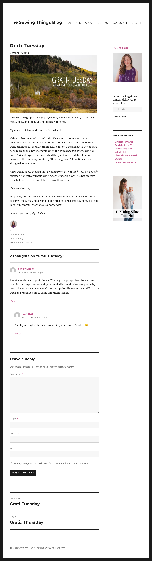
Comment (16, 374)
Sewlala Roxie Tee (124, 145)
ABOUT (89, 23)
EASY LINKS (74, 23)
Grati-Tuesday (16, 238)
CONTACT (103, 23)
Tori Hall (27, 313)
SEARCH (137, 23)
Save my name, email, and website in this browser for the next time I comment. (51, 463)
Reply (13, 301)
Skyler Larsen (26, 268)
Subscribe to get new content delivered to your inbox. (125, 99)
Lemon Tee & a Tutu (125, 162)
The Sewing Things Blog (36, 22)
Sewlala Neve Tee (124, 141)
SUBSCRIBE (120, 23)
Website (15, 448)
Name (14, 419)
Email (14, 433)
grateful (13, 242)
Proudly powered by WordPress (50, 548)
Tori (11, 230)
